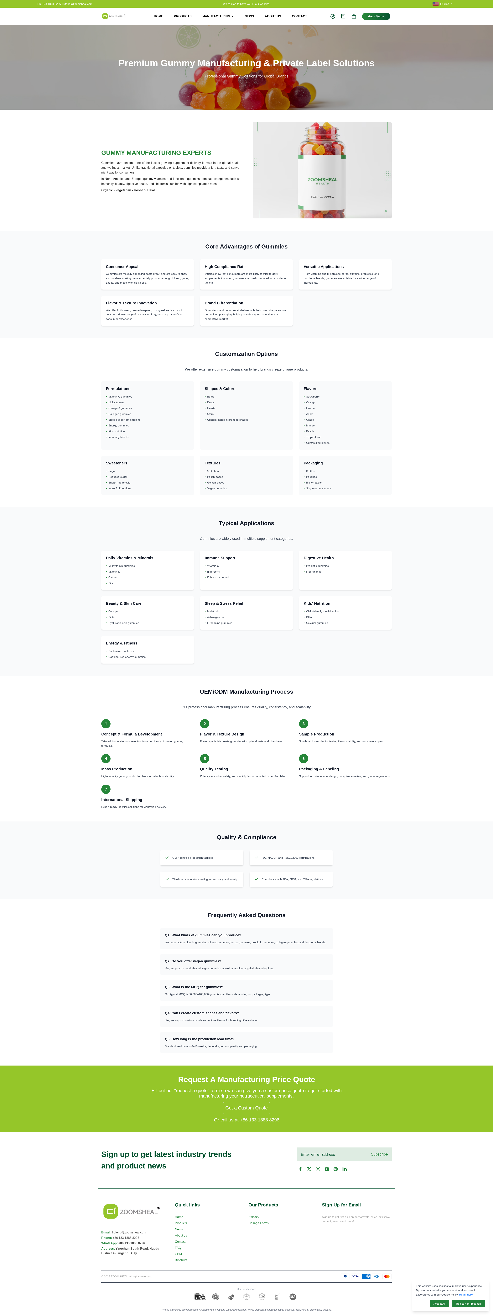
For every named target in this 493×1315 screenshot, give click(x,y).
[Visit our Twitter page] (309, 1169)
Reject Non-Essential (468, 1303)
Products (181, 1223)
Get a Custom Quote (246, 1107)
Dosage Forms (258, 1223)
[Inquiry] (343, 16)
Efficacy (253, 1217)
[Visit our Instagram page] (318, 1169)
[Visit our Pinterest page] (335, 1169)
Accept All (439, 1303)
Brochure (181, 1260)
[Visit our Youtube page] (327, 1169)
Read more (466, 1294)
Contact (180, 1241)
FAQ (178, 1247)
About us (181, 1235)
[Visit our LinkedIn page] (344, 1169)
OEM (178, 1254)
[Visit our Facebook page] (300, 1169)
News (179, 1229)
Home (179, 1217)
